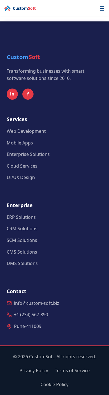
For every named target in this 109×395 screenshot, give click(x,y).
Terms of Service (72, 370)
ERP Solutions (21, 217)
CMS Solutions (22, 252)
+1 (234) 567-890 (31, 314)
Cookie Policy (54, 384)
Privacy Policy (34, 370)
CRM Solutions (22, 228)
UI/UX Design (21, 177)
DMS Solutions (22, 263)
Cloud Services (22, 166)
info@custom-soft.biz (36, 303)
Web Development (26, 131)
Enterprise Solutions (28, 154)
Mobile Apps (20, 143)
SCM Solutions (22, 240)
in (12, 94)
